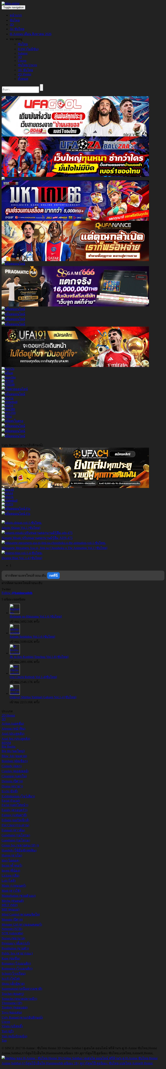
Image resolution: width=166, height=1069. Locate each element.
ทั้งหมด (23, 78)
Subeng (23, 53)
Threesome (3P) (12, 1003)
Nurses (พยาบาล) (13, 938)
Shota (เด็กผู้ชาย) (13, 983)
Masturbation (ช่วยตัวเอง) (19, 895)
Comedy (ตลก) (11, 766)
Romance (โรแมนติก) (16, 963)
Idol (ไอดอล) (10, 860)
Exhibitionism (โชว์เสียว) (18, 796)
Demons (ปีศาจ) (12, 781)
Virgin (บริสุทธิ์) (12, 1026)
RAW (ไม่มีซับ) (28, 49)
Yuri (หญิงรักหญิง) (14, 1036)
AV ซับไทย (25, 70)
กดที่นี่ (53, 575)
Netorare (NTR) (12, 928)
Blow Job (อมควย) (14, 756)
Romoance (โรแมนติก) (17, 968)
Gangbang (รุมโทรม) (16, 835)
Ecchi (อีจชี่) (10, 791)
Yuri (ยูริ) (8, 1031)
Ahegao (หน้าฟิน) (13, 728)
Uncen (22, 60)
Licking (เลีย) (10, 875)
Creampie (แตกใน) (14, 776)
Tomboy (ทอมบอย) (15, 1007)
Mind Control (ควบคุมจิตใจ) (21, 914)
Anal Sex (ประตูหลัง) (16, 738)
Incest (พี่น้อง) (11, 870)
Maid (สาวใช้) (11, 890)
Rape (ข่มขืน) (11, 958)
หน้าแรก (16, 15)
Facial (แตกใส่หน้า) (15, 805)
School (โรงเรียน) (14, 973)
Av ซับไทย (17, 29)
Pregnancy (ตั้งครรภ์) (16, 943)
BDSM (6, 743)
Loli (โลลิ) (9, 880)
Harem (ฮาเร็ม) (12, 855)
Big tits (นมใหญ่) (13, 751)
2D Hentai (24, 74)
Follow (17, 593)
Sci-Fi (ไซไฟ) (11, 978)
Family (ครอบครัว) (14, 810)
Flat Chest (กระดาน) (15, 825)
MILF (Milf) (10, 905)
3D (12, 24)
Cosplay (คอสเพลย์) (15, 771)
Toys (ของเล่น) (12, 1012)
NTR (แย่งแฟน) (12, 933)
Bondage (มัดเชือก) (15, 761)
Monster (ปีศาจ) (12, 919)
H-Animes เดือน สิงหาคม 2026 (30, 34)
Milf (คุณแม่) (10, 909)
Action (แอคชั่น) (13, 723)
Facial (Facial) (11, 800)
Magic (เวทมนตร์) (14, 885)
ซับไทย (15, 20)
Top (4, 1040)
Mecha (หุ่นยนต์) (13, 900)
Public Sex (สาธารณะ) (17, 953)
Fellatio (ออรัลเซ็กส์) (15, 820)
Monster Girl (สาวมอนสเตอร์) (22, 924)
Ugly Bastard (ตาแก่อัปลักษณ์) (22, 1017)
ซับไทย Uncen (27, 65)
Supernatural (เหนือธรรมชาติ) (22, 988)
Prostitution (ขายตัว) (15, 948)
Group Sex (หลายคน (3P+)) (20, 845)
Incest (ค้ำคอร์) (12, 865)
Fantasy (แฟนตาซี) (14, 815)
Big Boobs (8, 746)
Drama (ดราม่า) (12, 786)
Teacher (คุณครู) (13, 993)
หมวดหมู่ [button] (16, 39)
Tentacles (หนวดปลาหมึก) (19, 998)
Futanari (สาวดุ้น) (13, 830)
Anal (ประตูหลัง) (13, 733)
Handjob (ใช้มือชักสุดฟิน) (19, 850)
